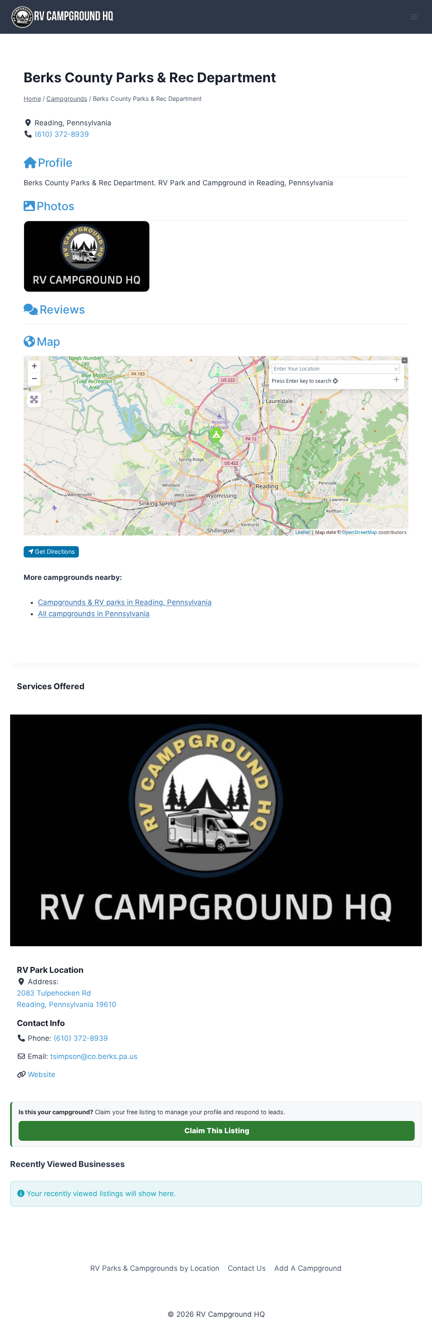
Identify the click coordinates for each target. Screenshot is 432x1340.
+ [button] (34, 365)
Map (48, 342)
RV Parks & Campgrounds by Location (154, 1268)
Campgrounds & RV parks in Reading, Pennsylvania (125, 602)
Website (41, 1074)
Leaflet (302, 532)
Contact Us (247, 1268)
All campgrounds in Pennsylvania (94, 613)
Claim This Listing (216, 1130)
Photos (55, 206)
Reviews (62, 310)
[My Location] (335, 380)
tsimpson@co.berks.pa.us (94, 1056)
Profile (55, 163)
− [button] (34, 378)
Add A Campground (308, 1268)
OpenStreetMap (359, 532)
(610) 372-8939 (62, 134)
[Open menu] (414, 16)
